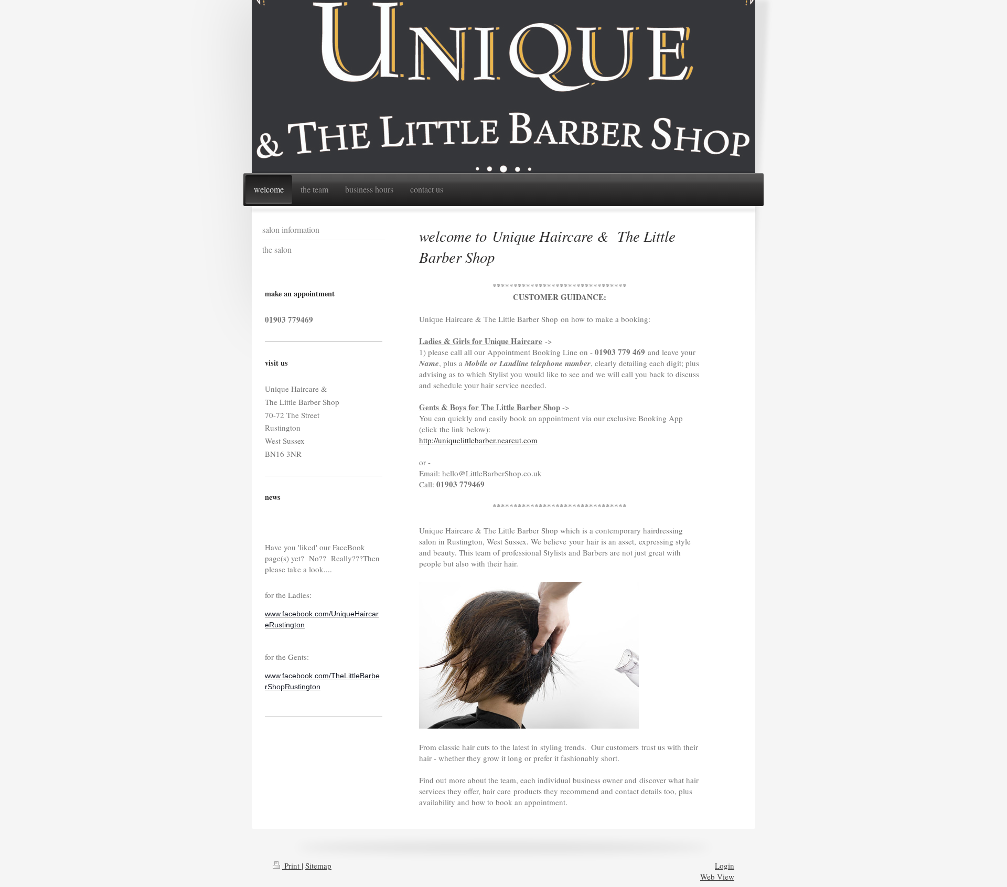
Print (292, 865)
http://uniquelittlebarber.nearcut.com (478, 440)
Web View (717, 876)
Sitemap (318, 865)
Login (724, 865)
